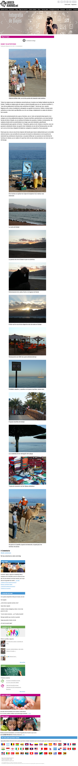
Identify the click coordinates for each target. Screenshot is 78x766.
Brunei (22, 745)
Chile (31, 745)
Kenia (27, 750)
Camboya (26, 745)
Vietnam (59, 754)
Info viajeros (69, 9)
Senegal (8, 754)
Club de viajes (45, 9)
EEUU (55, 745)
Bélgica (12, 745)
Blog (17, 9)
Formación (62, 9)
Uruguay (55, 754)
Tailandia (36, 754)
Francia (69, 745)
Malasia (36, 750)
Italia (22, 750)
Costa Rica (41, 745)
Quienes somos (4, 9)
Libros (39, 9)
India (3, 750)
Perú (69, 750)
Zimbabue (64, 754)
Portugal (74, 750)
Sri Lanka (17, 754)
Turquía (45, 754)
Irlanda (17, 750)
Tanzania (41, 754)
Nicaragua (55, 750)
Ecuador (45, 745)
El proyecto (11, 9)
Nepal (50, 750)
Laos (31, 750)
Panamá (59, 750)
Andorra (3, 745)
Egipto (60, 745)
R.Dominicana (3, 754)
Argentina (7, 745)
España (50, 745)
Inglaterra (12, 750)
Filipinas (64, 745)
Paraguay (64, 750)
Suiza (31, 754)
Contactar (75, 9)
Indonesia (7, 750)
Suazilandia (22, 754)
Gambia (74, 745)
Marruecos (45, 750)
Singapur (12, 754)
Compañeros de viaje (54, 9)
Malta (41, 750)
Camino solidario (32, 9)
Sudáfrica (26, 754)
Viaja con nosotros (23, 9)
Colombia (36, 745)
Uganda (50, 754)
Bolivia (17, 745)
